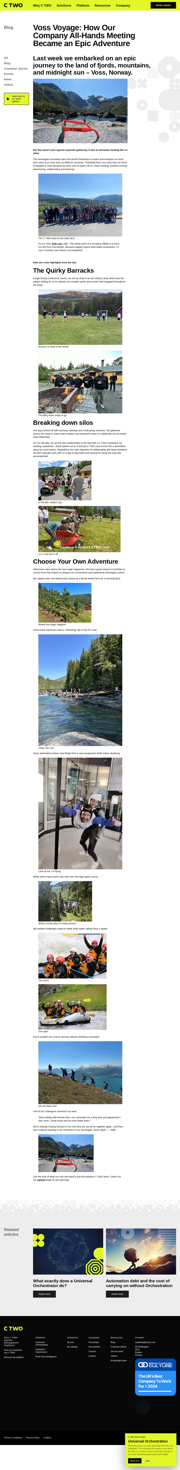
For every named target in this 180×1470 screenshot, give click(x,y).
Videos (8, 84)
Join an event (117, 1351)
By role (70, 1342)
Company (94, 1337)
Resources (117, 1337)
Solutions (72, 1337)
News (7, 79)
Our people (94, 1342)
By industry (72, 1347)
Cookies (47, 1438)
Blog (7, 63)
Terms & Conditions (13, 1438)
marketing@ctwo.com (145, 1342)
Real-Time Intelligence (46, 1357)
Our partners (94, 1347)
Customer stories (16, 68)
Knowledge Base (119, 1360)
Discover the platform (14, 1357)
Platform (40, 1337)
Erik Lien (57, 243)
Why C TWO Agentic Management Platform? (11, 1341)
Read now (134, 1461)
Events (8, 74)
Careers (92, 1351)
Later (147, 1461)
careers (41, 1180)
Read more (44, 1294)
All (6, 57)
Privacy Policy (33, 1438)
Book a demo (163, 5)
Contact (92, 1356)
